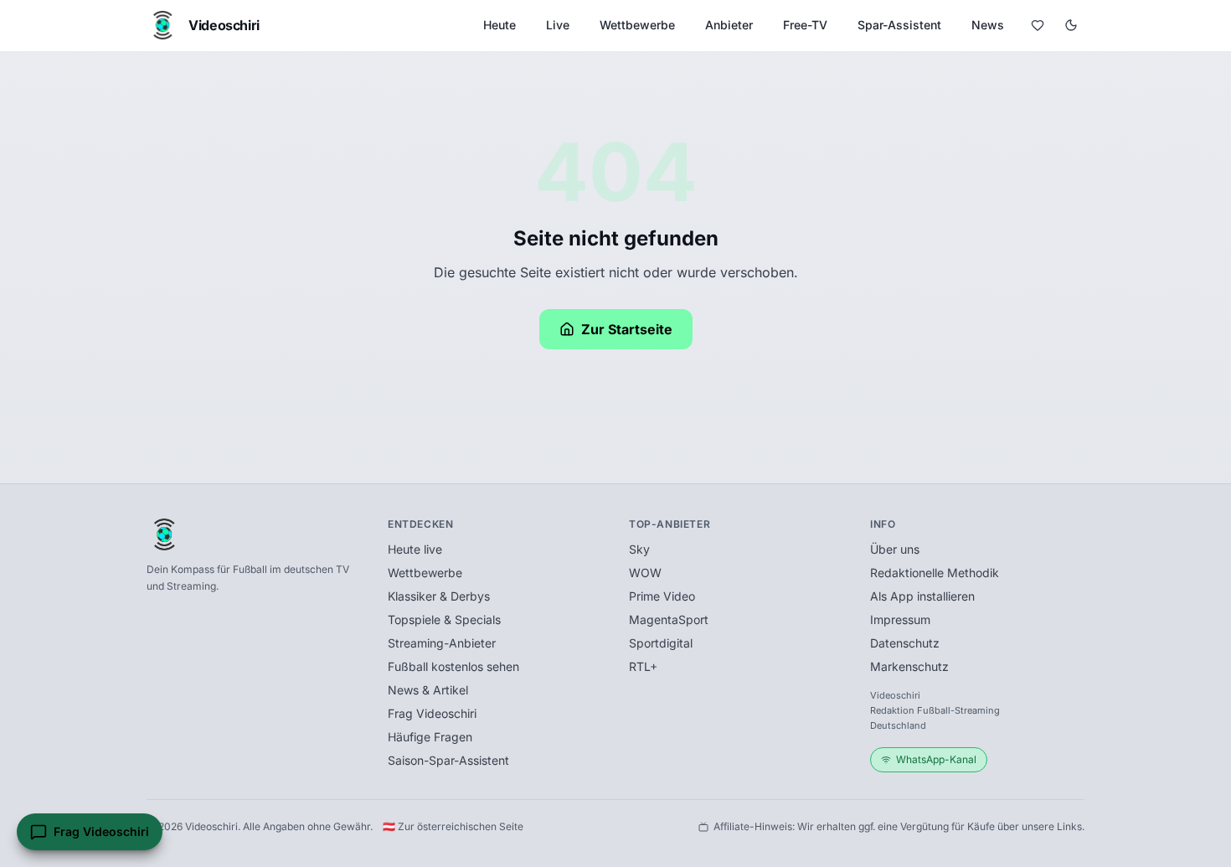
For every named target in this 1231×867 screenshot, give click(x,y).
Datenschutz (905, 643)
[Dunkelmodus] (1071, 25)
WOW (645, 572)
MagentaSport (668, 619)
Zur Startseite (626, 329)
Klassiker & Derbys (439, 596)
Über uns (894, 549)
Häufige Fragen (430, 737)
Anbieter (729, 25)
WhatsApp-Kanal (936, 759)
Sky (639, 549)
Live (557, 25)
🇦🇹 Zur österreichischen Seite (453, 826)
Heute (499, 25)
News (987, 25)
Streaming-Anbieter (442, 643)
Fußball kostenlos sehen (453, 666)
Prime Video (662, 596)
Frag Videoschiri (432, 713)
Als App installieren (922, 596)
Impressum (900, 619)
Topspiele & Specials (444, 619)
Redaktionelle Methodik (934, 572)
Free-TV (805, 25)
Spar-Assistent (899, 25)
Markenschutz (909, 666)
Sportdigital (661, 643)
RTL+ (643, 666)
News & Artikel (428, 690)
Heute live (415, 549)
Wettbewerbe (637, 25)
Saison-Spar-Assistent (448, 760)
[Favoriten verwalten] (1037, 25)
